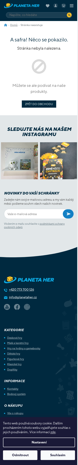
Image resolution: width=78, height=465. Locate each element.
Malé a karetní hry (18, 343)
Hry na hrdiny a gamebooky (23, 348)
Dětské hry (13, 353)
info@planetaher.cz (23, 297)
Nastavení (39, 442)
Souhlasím (57, 455)
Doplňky (12, 369)
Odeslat (68, 213)
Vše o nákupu (15, 413)
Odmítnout (20, 455)
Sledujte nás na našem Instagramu (39, 131)
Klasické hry (14, 364)
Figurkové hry (15, 359)
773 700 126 (21, 290)
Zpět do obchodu (39, 104)
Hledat (69, 15)
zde (53, 432)
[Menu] (71, 5)
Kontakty (12, 389)
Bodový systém (16, 394)
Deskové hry (14, 338)
